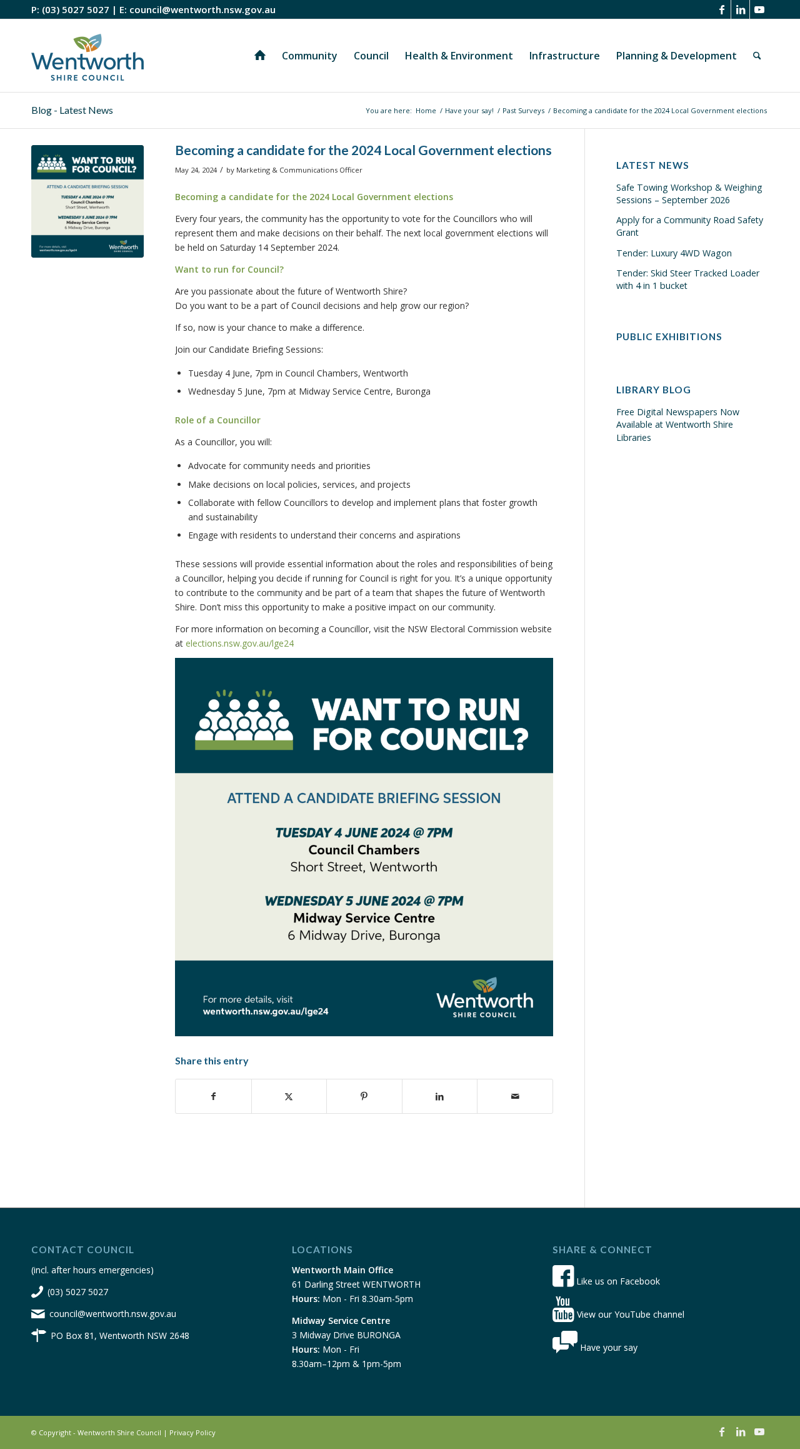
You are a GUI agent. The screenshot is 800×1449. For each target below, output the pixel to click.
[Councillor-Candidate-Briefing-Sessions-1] (87, 201)
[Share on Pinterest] (364, 1096)
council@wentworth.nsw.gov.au (202, 9)
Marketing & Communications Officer (299, 169)
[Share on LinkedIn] (440, 1096)
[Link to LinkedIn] (740, 9)
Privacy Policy (192, 1432)
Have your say (608, 1347)
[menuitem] (260, 55)
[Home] (260, 55)
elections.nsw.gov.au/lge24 (240, 643)
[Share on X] (289, 1096)
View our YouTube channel (629, 1314)
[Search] (757, 55)
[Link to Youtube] (759, 9)
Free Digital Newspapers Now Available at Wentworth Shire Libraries (677, 424)
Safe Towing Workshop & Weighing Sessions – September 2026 (689, 193)
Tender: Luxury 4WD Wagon (674, 253)
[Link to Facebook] (721, 9)
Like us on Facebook (617, 1281)
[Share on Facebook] (213, 1096)
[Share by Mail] (515, 1096)
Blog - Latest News (72, 110)
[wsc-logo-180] (87, 55)
